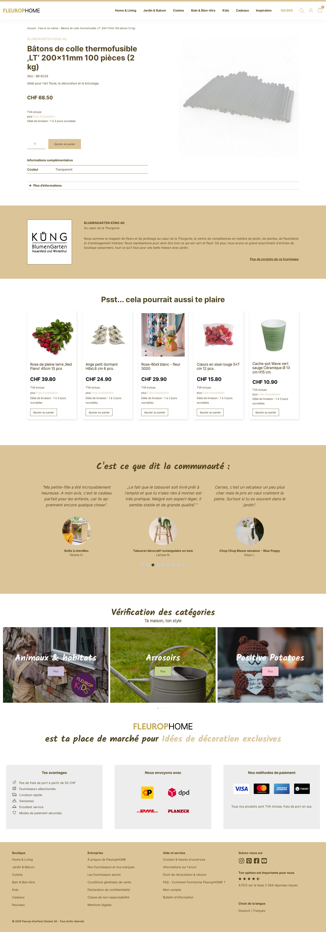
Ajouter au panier (64, 144)
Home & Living (22, 859)
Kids (15, 890)
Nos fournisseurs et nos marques (111, 867)
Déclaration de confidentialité (109, 890)
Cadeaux (18, 897)
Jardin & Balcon (23, 867)
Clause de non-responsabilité (108, 897)
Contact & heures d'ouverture (184, 859)
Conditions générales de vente (109, 882)
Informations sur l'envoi (179, 867)
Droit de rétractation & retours (184, 874)
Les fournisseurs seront (104, 874)
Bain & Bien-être (23, 882)
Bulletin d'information (178, 897)
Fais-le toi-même (48, 28)
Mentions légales (99, 905)
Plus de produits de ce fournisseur (274, 259)
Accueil (31, 28)
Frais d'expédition (44, 116)
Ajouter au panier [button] (43, 412)
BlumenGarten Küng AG (47, 39)
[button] (142, 565)
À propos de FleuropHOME (107, 859)
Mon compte (172, 890)
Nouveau (18, 905)
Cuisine (17, 874)
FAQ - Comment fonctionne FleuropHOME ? (194, 882)
